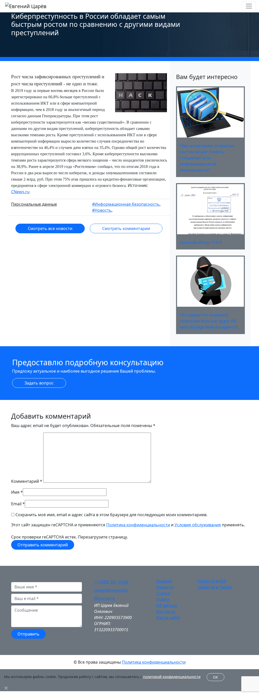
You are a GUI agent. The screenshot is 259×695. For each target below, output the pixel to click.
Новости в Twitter (215, 587)
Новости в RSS (212, 581)
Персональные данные (34, 204)
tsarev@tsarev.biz (111, 590)
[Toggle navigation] (249, 6)
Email (16, 504)
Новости (164, 587)
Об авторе (166, 605)
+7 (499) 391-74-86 (111, 582)
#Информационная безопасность (126, 204)
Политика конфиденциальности (138, 525)
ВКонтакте (104, 598)
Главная (164, 581)
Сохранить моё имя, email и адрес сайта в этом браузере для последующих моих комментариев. (111, 514)
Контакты (165, 611)
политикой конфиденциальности (172, 676)
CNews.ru (20, 192)
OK (215, 677)
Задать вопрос (39, 383)
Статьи (163, 593)
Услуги (162, 599)
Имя (15, 492)
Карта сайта (168, 617)
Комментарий (26, 481)
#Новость (102, 210)
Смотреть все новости (50, 228)
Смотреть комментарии (126, 228)
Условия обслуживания (198, 525)
